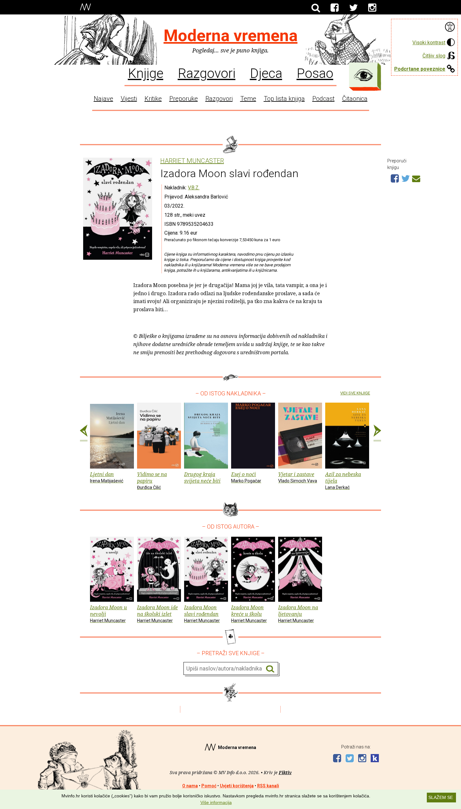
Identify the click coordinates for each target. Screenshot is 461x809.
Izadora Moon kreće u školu (249, 613)
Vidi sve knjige (355, 393)
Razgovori (207, 73)
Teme (248, 98)
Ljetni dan (106, 477)
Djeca (266, 73)
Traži (270, 668)
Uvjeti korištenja (237, 785)
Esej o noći (246, 477)
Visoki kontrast (428, 43)
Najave (103, 98)
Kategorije (363, 75)
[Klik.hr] (375, 758)
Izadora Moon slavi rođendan (202, 613)
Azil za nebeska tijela (343, 480)
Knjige (145, 73)
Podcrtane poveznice (419, 69)
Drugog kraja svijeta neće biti (202, 477)
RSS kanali (268, 785)
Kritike (153, 98)
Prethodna (83, 433)
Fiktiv (285, 772)
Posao (315, 73)
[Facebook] (334, 7)
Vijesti (129, 98)
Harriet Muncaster (192, 161)
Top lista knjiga (284, 98)
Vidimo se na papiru (152, 480)
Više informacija (216, 802)
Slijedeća (377, 433)
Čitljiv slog (433, 56)
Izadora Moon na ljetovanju (298, 613)
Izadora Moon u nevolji (108, 613)
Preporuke (183, 98)
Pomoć (208, 785)
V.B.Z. (193, 188)
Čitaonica (355, 98)
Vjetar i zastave (297, 477)
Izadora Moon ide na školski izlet (157, 613)
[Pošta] (416, 177)
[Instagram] (372, 7)
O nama (190, 785)
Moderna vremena (231, 35)
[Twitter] (353, 7)
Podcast (323, 98)
